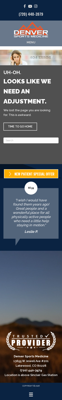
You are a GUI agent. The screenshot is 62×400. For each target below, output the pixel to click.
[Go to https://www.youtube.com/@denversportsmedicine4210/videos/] (30, 6)
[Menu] (31, 394)
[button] (20, 127)
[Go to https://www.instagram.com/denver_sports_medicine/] (36, 6)
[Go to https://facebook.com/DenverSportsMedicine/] (25, 6)
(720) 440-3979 (31, 14)
